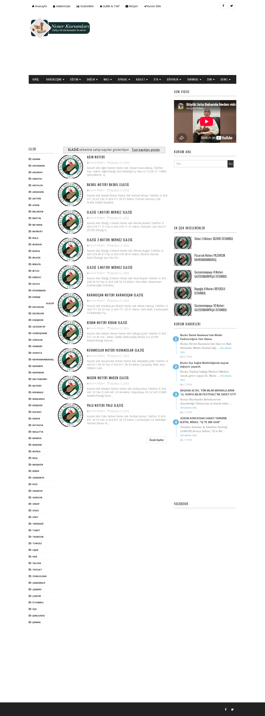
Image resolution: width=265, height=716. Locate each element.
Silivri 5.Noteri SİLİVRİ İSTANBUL (213, 238)
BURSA (36, 251)
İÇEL (34, 609)
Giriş (35, 79)
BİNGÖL (36, 264)
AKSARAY (37, 172)
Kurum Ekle (154, 6)
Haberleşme (54, 79)
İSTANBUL (38, 602)
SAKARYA (37, 490)
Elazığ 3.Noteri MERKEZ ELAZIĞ (110, 267)
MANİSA (37, 438)
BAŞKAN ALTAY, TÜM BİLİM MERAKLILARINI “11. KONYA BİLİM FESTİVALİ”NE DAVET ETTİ (208, 392)
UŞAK (35, 549)
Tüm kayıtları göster (146, 150)
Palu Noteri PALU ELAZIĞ (105, 405)
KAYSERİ (37, 385)
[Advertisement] (165, 44)
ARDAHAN (38, 191)
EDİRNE (36, 297)
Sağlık (91, 79)
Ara (231, 163)
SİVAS (35, 510)
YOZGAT (37, 569)
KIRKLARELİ (38, 398)
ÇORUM (36, 596)
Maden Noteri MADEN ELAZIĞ (108, 377)
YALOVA (36, 563)
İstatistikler (87, 6)
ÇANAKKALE (38, 582)
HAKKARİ (37, 346)
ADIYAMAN (38, 165)
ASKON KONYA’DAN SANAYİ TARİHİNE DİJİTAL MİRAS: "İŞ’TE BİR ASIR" (203, 420)
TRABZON (37, 536)
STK (156, 79)
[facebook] (223, 5)
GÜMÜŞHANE (39, 333)
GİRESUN (37, 339)
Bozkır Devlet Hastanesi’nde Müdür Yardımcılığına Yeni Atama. (201, 337)
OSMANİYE (38, 477)
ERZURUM (38, 307)
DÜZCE (36, 283)
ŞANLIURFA (38, 615)
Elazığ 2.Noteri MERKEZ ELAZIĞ (110, 240)
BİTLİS (35, 270)
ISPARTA (37, 352)
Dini (209, 79)
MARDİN (37, 444)
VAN (34, 556)
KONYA (36, 418)
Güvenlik (172, 79)
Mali (106, 79)
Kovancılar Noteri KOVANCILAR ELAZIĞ (115, 350)
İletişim (133, 6)
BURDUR (37, 244)
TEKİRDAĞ (37, 523)
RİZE (34, 484)
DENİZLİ (36, 277)
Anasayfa (40, 6)
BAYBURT (37, 231)
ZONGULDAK (39, 576)
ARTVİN (36, 198)
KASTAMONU (39, 379)
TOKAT (36, 530)
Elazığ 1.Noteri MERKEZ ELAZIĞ (109, 212)
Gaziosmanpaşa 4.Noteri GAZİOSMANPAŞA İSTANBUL (210, 274)
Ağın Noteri (96, 157)
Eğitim (74, 79)
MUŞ (34, 458)
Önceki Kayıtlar (156, 440)
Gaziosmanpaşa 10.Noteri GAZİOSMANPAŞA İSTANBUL (210, 307)
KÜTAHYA (37, 425)
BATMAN (37, 224)
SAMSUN (37, 497)
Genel (224, 79)
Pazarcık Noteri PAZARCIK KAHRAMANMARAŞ (209, 257)
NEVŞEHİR (37, 464)
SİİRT (35, 517)
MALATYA (37, 431)
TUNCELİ (37, 543)
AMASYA (37, 178)
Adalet (140, 79)
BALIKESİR (37, 211)
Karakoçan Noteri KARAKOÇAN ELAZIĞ (115, 295)
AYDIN (35, 205)
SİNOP (35, 503)
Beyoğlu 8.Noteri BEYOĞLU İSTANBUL (209, 290)
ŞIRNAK (36, 622)
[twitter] (231, 5)
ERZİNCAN (38, 313)
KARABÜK (37, 366)
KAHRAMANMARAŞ (43, 359)
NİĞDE (35, 471)
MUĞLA (36, 451)
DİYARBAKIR (39, 290)
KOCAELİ (37, 411)
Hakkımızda (62, 6)
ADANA (36, 159)
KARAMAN (38, 372)
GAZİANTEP (38, 326)
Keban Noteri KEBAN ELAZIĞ (107, 322)
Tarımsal (193, 79)
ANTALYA (37, 185)
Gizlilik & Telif (110, 6)
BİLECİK (36, 257)
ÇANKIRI (37, 589)
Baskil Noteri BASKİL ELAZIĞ (108, 184)
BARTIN (36, 218)
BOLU (35, 238)
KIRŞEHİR (37, 405)
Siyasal (122, 79)
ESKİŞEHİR (37, 320)
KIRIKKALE (37, 392)
